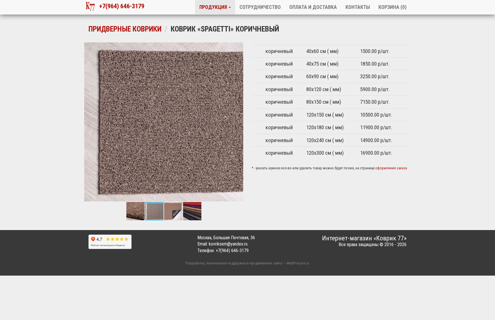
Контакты (357, 7)
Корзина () (392, 7)
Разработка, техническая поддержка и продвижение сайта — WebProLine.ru (247, 263)
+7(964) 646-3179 (119, 6)
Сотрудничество (260, 7)
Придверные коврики (125, 29)
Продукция (213, 7)
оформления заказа (391, 168)
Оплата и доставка (313, 7)
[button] (89, 121)
